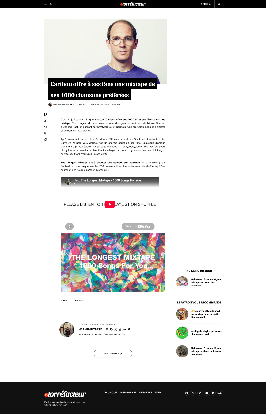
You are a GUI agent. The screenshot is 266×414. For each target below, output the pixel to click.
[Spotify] (213, 393)
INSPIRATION (128, 392)
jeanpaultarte (90, 329)
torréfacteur (75, 402)
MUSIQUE (111, 392)
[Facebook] (186, 393)
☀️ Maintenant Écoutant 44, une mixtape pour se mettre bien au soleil (205, 314)
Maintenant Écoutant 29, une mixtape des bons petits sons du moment (206, 351)
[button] (45, 4)
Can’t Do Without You (74, 142)
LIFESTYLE (145, 392)
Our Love (139, 139)
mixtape (79, 300)
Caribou (65, 300)
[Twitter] (193, 393)
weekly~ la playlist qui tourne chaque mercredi (206, 333)
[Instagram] (199, 393)
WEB (158, 392)
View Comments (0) (113, 353)
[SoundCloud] (219, 393)
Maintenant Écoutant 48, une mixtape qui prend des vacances (206, 282)
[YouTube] (206, 393)
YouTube (134, 162)
